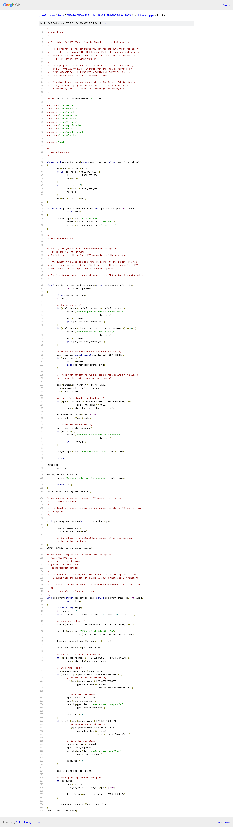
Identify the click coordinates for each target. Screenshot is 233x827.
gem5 (42, 15)
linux (60, 15)
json (227, 822)
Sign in (226, 4)
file (103, 23)
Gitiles (19, 822)
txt (220, 822)
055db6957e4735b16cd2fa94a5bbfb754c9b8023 (99, 15)
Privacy (27, 822)
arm (52, 15)
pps (151, 15)
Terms (36, 822)
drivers (141, 15)
